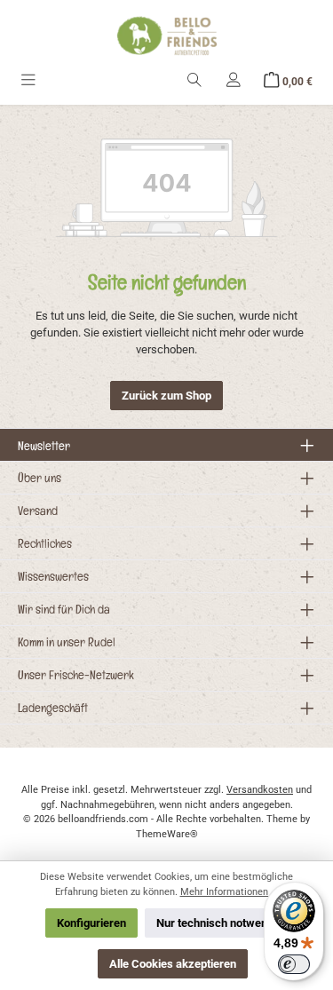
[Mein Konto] (233, 81)
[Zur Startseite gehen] (167, 35)
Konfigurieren (91, 923)
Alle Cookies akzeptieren (172, 963)
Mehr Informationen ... (229, 892)
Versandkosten (259, 790)
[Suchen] (194, 81)
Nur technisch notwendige (222, 923)
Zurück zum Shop (166, 395)
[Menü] (28, 81)
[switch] (294, 964)
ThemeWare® (167, 834)
